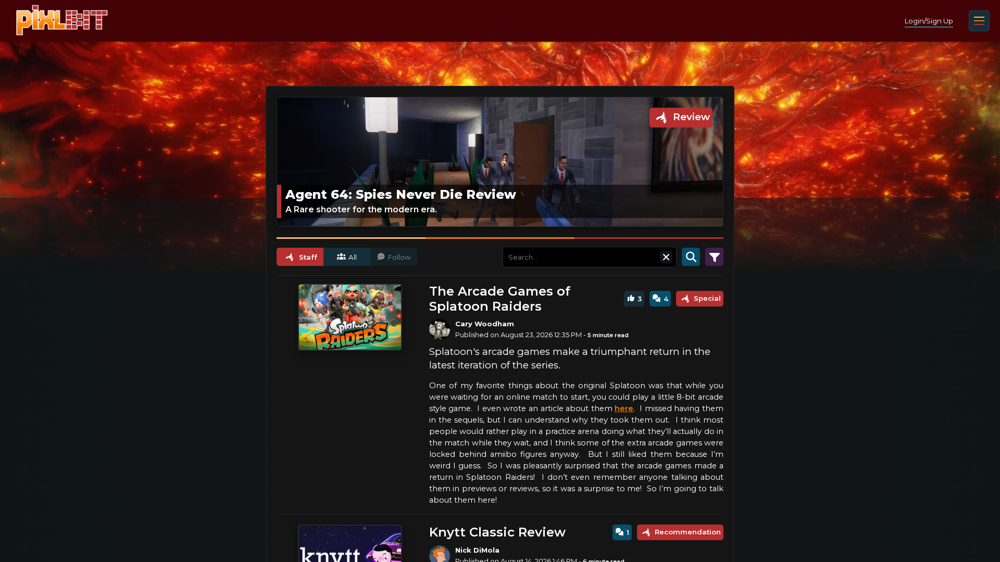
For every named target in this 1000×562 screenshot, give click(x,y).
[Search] (691, 257)
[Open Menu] (979, 20)
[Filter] (714, 257)
